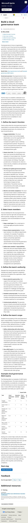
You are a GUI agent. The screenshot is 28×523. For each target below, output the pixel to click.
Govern (6, 18)
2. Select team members (7, 36)
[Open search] (21, 15)
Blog (19, 515)
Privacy (9, 517)
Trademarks (3, 521)
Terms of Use (18, 519)
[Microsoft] (14, 15)
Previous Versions (13, 515)
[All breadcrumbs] (2, 18)
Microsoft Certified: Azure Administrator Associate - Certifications (13, 494)
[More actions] (26, 18)
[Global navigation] (1, 15)
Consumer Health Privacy (7, 519)
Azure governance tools (14, 71)
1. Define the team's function (8, 34)
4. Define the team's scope (8, 39)
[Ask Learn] (23, 18)
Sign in (25, 14)
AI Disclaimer (4, 515)
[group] (14, 414)
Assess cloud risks (7, 469)
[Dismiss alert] (26, 2)
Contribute (3, 517)
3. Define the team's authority (9, 38)
